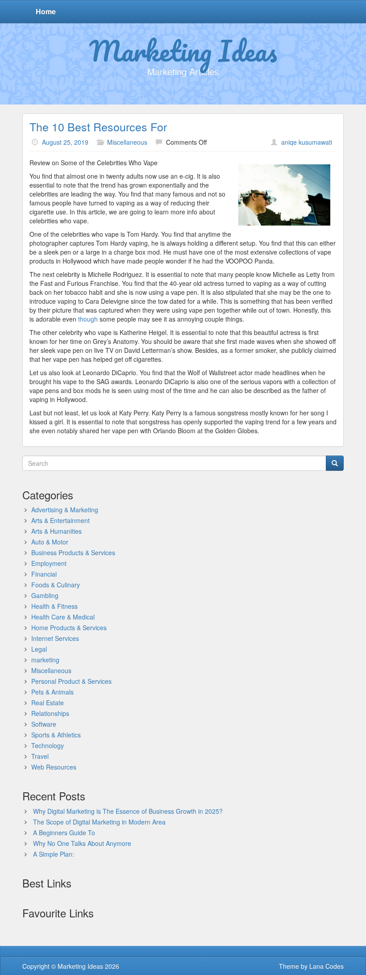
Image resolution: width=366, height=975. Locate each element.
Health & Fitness (54, 606)
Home (46, 11)
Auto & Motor (49, 541)
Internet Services (55, 638)
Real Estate (47, 702)
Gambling (44, 595)
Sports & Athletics (56, 734)
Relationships (50, 713)
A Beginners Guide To (64, 832)
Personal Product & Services (71, 681)
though (89, 318)
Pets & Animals (52, 691)
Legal (39, 648)
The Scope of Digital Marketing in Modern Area (99, 821)
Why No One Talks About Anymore (82, 843)
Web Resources (53, 766)
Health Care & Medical (63, 616)
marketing (45, 659)
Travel (40, 756)
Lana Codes (326, 966)
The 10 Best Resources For (98, 126)
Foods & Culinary (55, 584)
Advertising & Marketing (64, 509)
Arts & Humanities (56, 531)
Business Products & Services (73, 552)
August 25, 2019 (65, 142)
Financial (44, 573)
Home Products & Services (69, 627)
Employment (49, 563)
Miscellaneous (127, 142)
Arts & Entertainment (60, 520)
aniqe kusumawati (306, 142)
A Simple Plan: (53, 853)
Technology (47, 745)
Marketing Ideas (183, 50)
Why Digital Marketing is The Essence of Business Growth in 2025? (128, 811)
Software (43, 724)
